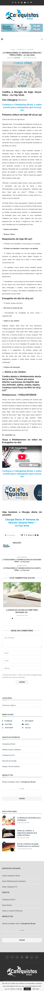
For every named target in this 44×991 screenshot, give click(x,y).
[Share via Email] (37, 535)
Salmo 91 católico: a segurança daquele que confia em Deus (27, 833)
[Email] (25, 2)
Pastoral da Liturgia (9, 761)
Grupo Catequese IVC (9, 887)
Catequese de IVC (8, 755)
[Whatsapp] (28, 2)
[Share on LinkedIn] (31, 535)
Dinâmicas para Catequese (11, 749)
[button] (5, 602)
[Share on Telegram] (35, 535)
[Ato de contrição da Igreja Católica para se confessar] (8, 847)
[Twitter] (15, 2)
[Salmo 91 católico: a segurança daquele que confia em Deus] (8, 834)
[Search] (42, 39)
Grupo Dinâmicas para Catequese (14, 881)
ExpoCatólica (7, 905)
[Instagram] (18, 2)
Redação (17, 58)
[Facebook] (12, 2)
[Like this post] (22, 535)
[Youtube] (21, 2)
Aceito (27, 989)
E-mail (22, 788)
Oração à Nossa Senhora (11, 766)
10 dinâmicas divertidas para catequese (29, 819)
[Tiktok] (31, 2)
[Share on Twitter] (26, 535)
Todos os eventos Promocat (12, 911)
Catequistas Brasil (8, 744)
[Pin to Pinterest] (28, 535)
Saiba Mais (35, 989)
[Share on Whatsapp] (33, 535)
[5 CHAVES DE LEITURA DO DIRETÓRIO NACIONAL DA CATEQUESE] (22, 594)
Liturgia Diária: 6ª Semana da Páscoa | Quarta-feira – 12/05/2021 (22, 522)
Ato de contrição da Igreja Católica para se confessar (28, 845)
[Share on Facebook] (24, 535)
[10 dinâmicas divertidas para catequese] (8, 821)
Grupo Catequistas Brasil (11, 876)
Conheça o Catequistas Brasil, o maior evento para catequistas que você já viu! (22, 107)
